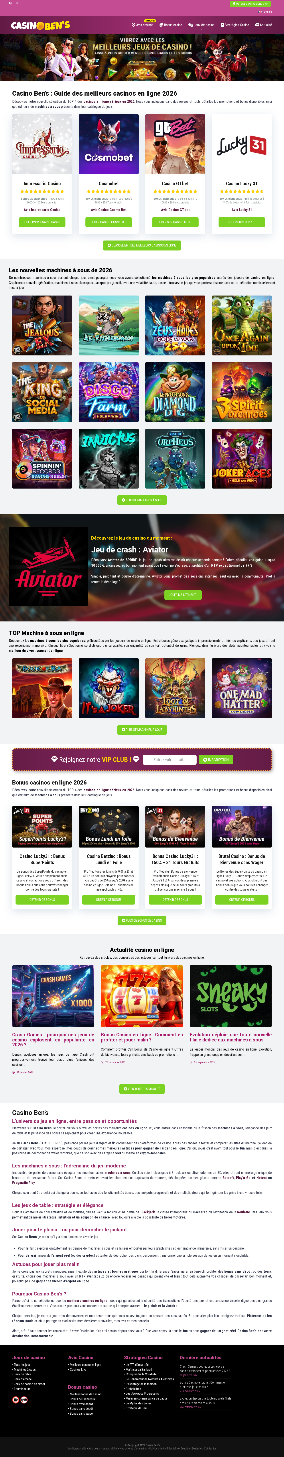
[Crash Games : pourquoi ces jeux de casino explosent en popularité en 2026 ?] (53, 996)
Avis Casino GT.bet (175, 210)
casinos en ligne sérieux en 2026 (109, 101)
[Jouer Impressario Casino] (42, 173)
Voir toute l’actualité (143, 1089)
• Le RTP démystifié (136, 1365)
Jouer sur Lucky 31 (242, 222)
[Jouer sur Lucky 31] (242, 173)
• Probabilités (132, 1389)
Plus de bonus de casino (143, 921)
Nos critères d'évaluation (133, 1448)
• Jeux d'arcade (22, 1379)
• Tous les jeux (21, 1365)
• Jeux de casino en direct (28, 1384)
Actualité (265, 25)
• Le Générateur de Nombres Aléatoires (149, 1379)
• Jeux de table (21, 1374)
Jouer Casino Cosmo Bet (109, 222)
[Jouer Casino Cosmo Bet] (109, 173)
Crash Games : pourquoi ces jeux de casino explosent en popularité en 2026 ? (53, 1039)
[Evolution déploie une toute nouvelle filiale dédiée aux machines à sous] (231, 996)
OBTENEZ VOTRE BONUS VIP (251, 3)
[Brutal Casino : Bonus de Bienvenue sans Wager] (242, 846)
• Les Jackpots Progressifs (141, 1394)
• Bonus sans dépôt (80, 1409)
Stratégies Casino (236, 25)
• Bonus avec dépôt (80, 1404)
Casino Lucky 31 (242, 183)
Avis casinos (144, 25)
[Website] (17, 3)
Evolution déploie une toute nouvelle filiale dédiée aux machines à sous (231, 1037)
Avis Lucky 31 (242, 210)
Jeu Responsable (77, 1448)
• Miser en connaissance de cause (146, 1398)
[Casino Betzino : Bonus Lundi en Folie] (109, 846)
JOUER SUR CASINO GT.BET (175, 222)
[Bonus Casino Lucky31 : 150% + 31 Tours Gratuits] (175, 846)
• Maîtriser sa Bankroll (138, 1370)
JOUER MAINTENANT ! (183, 595)
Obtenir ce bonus (42, 900)
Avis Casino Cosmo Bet (108, 210)
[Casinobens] (40, 23)
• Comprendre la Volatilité (140, 1374)
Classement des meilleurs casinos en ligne (143, 245)
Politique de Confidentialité (164, 1448)
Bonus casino (172, 25)
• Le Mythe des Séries (138, 1403)
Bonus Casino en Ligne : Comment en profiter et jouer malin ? (142, 1037)
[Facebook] (10, 3)
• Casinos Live (77, 1370)
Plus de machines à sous (143, 500)
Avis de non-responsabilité (103, 1448)
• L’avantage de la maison (140, 1384)
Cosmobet (109, 183)
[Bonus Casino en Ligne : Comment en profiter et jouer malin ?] (142, 996)
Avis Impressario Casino (42, 210)
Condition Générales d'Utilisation (199, 1448)
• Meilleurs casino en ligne (84, 1365)
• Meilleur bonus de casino (85, 1394)
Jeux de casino (204, 25)
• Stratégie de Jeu (135, 1408)
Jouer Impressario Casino (42, 222)
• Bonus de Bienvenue (82, 1399)
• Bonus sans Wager (81, 1414)
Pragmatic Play (23, 1183)
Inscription (218, 759)
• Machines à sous (24, 1370)
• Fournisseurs (21, 1389)
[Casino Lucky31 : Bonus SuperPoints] (42, 846)
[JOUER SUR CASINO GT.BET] (175, 173)
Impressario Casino (42, 183)
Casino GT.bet (175, 183)
